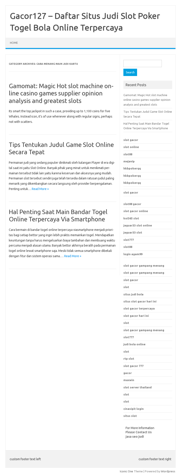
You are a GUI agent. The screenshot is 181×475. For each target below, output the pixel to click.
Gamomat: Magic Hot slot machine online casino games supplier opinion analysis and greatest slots (61, 93)
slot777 (128, 239)
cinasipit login (133, 408)
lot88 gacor (132, 203)
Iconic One (126, 471)
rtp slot (128, 358)
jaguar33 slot (132, 232)
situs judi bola (133, 294)
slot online (131, 146)
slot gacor (130, 139)
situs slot (130, 415)
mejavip (129, 161)
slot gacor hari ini (136, 315)
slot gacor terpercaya (139, 308)
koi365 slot (131, 218)
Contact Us (144, 432)
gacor (127, 372)
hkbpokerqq (132, 168)
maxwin (128, 380)
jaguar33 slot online (137, 225)
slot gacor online (135, 211)
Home (14, 42)
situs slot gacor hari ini (139, 301)
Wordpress (168, 471)
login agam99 (132, 254)
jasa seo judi (135, 436)
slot (126, 287)
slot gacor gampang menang (143, 265)
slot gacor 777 (133, 365)
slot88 (127, 154)
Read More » (40, 189)
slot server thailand (137, 387)
